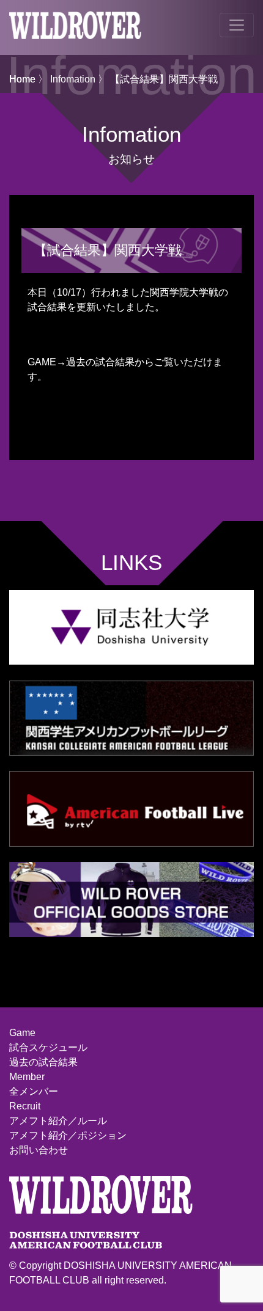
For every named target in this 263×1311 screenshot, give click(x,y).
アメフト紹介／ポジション (68, 1135)
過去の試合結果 (43, 1062)
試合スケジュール (48, 1047)
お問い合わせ (38, 1150)
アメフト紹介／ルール (58, 1121)
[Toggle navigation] (237, 25)
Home (22, 79)
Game (22, 1033)
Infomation (72, 79)
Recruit (24, 1106)
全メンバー (33, 1091)
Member (27, 1077)
